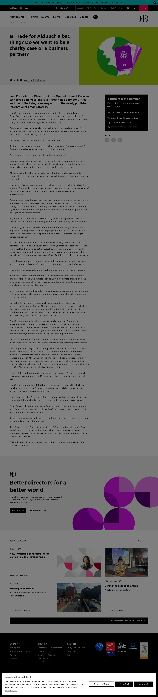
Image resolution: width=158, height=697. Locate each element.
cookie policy (11, 690)
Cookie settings (101, 684)
